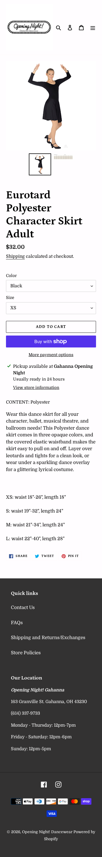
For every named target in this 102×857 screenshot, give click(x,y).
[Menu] (92, 27)
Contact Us (23, 607)
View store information (36, 387)
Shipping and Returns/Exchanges (48, 637)
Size (10, 297)
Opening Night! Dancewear (47, 832)
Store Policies (26, 652)
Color (11, 275)
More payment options (51, 354)
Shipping (15, 256)
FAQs (17, 622)
